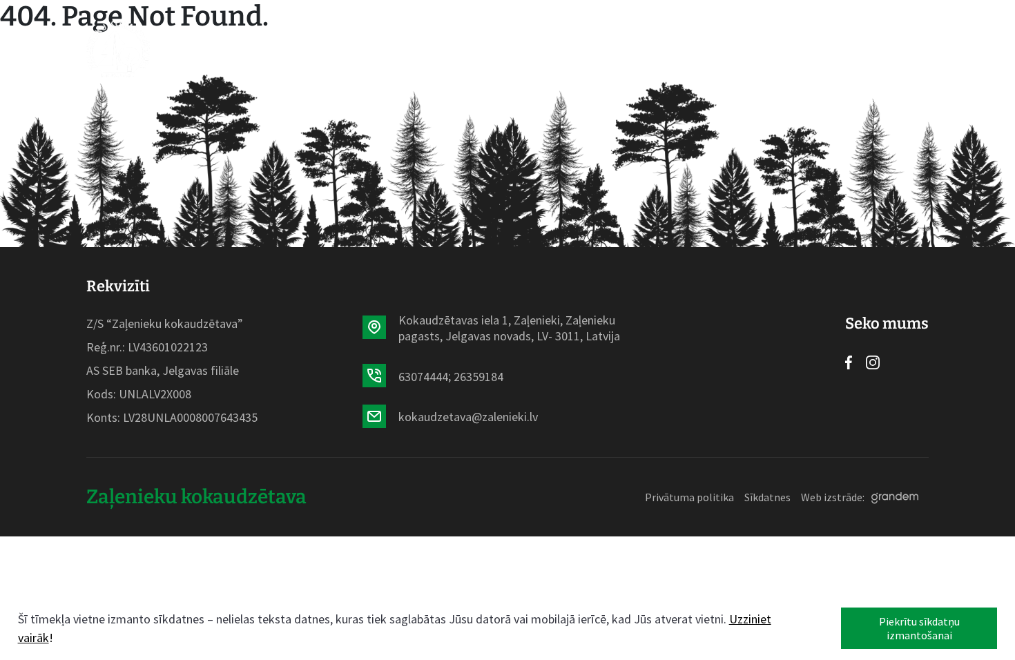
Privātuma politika (689, 497)
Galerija (619, 49)
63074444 (423, 377)
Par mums (544, 49)
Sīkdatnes (767, 497)
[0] (819, 49)
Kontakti (693, 49)
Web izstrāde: (832, 497)
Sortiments (353, 49)
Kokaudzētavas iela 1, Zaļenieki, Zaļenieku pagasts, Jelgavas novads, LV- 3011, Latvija (509, 328)
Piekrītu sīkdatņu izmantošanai (919, 628)
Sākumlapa (262, 49)
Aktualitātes (453, 49)
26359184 (478, 377)
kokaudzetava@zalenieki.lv (468, 417)
